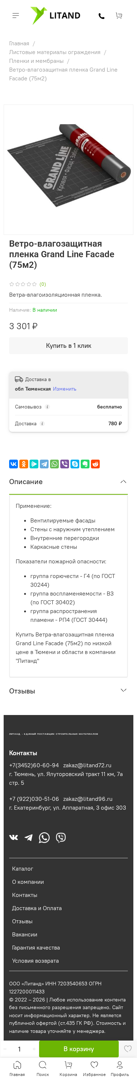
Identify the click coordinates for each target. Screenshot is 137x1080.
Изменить (64, 388)
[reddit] (95, 464)
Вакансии (24, 934)
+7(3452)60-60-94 (34, 765)
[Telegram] (44, 464)
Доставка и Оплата (37, 908)
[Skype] (75, 464)
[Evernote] (85, 464)
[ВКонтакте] (13, 464)
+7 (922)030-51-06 (34, 798)
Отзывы (22, 921)
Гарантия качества (36, 947)
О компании (28, 881)
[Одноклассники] (23, 464)
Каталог (22, 868)
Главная (20, 43)
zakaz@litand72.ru (87, 765)
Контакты (24, 894)
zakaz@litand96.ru (88, 798)
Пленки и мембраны (37, 60)
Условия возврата (35, 960)
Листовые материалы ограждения (55, 52)
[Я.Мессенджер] (34, 464)
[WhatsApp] (54, 464)
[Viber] (64, 464)
